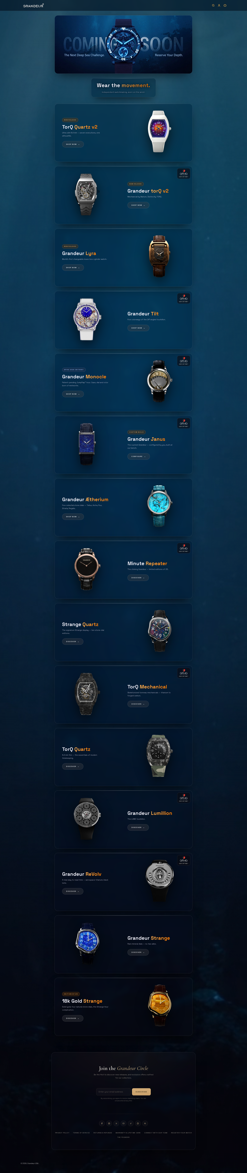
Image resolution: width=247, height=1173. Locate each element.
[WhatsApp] (138, 1123)
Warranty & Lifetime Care (128, 1133)
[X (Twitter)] (116, 1123)
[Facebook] (102, 1123)
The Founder (123, 1137)
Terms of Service (81, 1133)
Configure (138, 456)
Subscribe (141, 1092)
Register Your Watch (181, 1133)
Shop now (73, 144)
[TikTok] (131, 1123)
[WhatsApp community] (145, 1123)
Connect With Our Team (155, 1133)
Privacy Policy (62, 1133)
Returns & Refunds (103, 1133)
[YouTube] (123, 1123)
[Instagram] (109, 1123)
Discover (138, 578)
